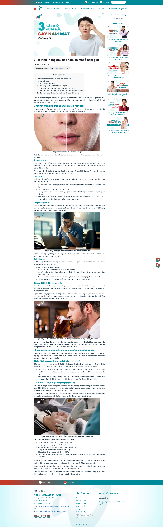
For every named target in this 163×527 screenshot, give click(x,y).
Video (68, 2)
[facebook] (36, 516)
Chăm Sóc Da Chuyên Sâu (118, 9)
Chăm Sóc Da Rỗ (70, 9)
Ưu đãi (47, 2)
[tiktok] (48, 516)
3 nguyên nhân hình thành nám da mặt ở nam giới (53, 79)
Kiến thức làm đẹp (57, 2)
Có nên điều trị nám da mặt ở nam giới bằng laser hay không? (60, 91)
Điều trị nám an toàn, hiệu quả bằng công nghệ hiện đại (58, 93)
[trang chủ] (39, 491)
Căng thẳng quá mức (46, 83)
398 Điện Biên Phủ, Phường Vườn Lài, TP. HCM (52, 511)
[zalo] (158, 265)
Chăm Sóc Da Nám (52, 9)
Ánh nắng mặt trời (45, 81)
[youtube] (44, 516)
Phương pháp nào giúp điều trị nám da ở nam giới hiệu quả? (57, 88)
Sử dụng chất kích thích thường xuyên (52, 86)
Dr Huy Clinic (103, 498)
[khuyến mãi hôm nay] (118, 19)
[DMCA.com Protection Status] (86, 516)
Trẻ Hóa (101, 9)
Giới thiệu (39, 2)
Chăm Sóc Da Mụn (87, 9)
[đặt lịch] (158, 260)
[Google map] (40, 516)
